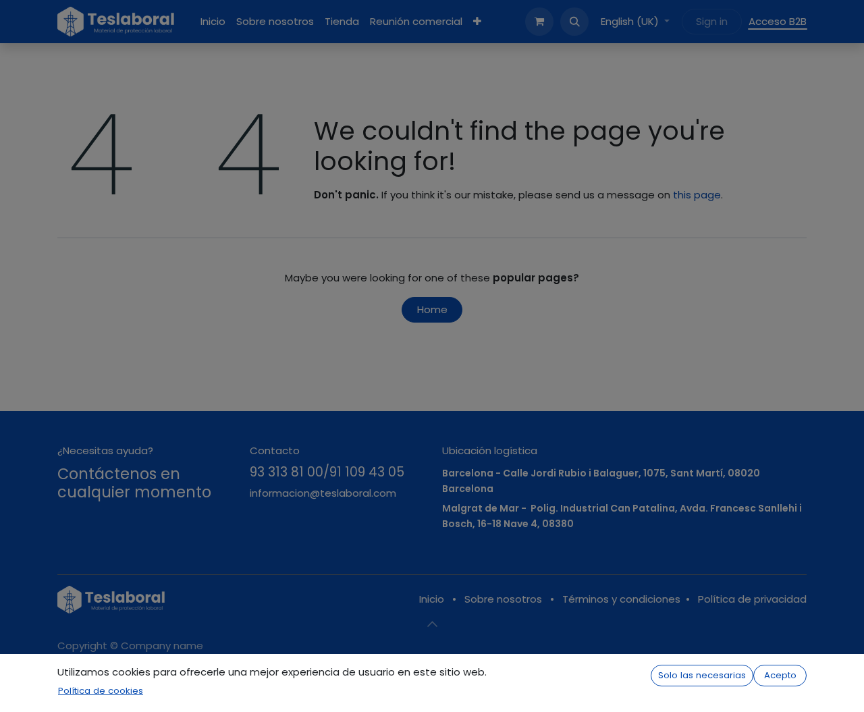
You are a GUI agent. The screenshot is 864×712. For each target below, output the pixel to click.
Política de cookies (100, 690)
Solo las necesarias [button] (702, 675)
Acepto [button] (780, 675)
